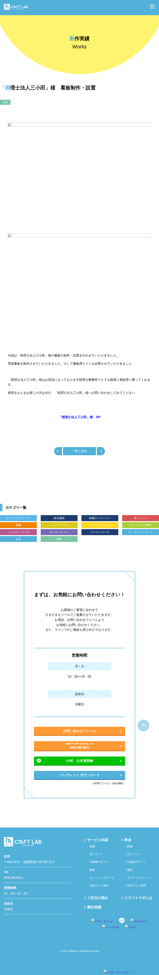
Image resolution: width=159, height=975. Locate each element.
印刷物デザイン (99, 861)
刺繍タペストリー (100, 518)
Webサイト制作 (99, 885)
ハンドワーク (59, 525)
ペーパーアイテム (100, 525)
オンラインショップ (140, 532)
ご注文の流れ (97, 898)
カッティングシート (18, 518)
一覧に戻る (79, 451)
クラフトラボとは (138, 898)
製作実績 (94, 907)
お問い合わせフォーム (79, 731)
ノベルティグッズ (18, 532)
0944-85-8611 (79, 746)
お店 (18, 539)
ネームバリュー (59, 532)
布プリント (140, 518)
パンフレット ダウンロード (79, 775)
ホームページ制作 (140, 525)
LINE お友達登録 (79, 761)
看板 (5, 102)
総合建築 (59, 518)
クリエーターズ (99, 532)
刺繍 (18, 525)
